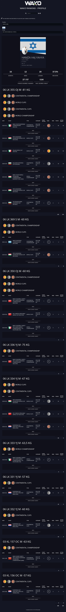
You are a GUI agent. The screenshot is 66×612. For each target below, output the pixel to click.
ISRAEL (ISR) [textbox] (5, 24)
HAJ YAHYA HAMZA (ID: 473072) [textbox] (9, 31)
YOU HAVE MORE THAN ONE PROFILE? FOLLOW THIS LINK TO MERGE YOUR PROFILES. (18, 18)
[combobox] (33, 24)
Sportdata (38, 609)
